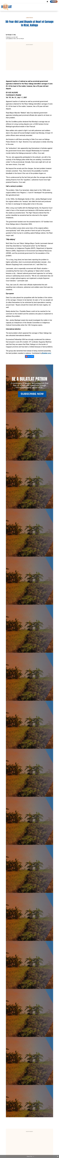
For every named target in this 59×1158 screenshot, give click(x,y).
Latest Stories (29, 17)
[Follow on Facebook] (36, 2)
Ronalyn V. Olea (12, 34)
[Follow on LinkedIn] (42, 2)
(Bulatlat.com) (46, 353)
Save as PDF (30, 356)
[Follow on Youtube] (45, 2)
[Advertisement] (33, 57)
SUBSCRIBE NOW (32, 394)
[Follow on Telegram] (47, 2)
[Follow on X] (39, 2)
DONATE (53, 1)
